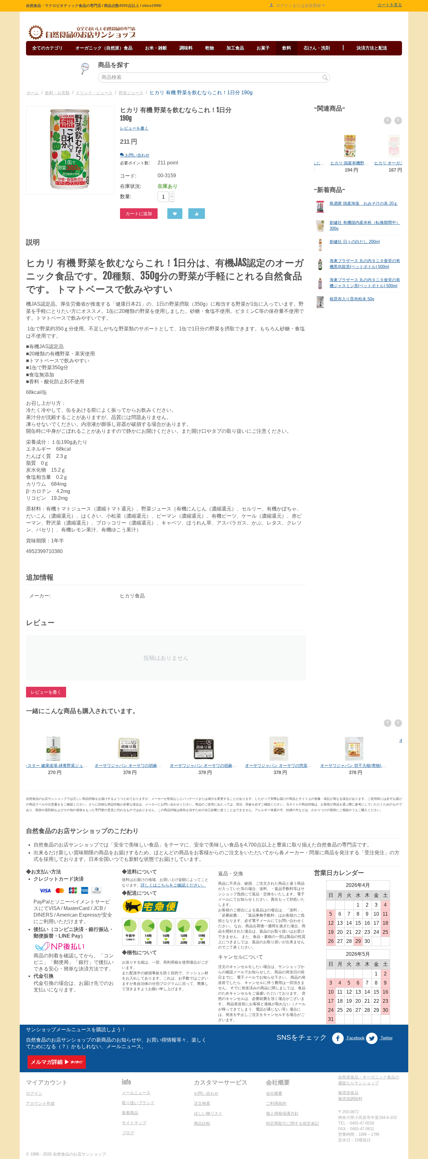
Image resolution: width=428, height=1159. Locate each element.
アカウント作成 (40, 1103)
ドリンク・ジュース (94, 93)
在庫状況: (130, 186)
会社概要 (274, 1093)
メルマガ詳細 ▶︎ (50, 1062)
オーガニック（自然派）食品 (104, 47)
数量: (125, 196)
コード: (128, 176)
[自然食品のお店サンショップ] (82, 32)
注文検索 (202, 1103)
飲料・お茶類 (57, 93)
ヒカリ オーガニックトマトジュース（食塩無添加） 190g (379, 163)
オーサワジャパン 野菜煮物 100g (364, 765)
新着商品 (130, 1112)
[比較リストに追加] (196, 213)
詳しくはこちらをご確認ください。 (173, 885)
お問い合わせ (206, 1093)
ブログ (128, 1133)
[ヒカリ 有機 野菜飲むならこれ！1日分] (70, 150)
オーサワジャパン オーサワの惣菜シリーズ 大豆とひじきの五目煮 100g (214, 765)
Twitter (386, 1038)
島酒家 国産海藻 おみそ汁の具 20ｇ (364, 203)
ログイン (34, 1093)
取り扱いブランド (138, 1102)
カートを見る (390, 5)
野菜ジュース (131, 93)
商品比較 (202, 1123)
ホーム (33, 93)
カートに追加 (139, 213)
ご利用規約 (276, 1103)
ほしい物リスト (208, 1113)
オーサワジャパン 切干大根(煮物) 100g (289, 765)
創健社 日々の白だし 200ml (355, 241)
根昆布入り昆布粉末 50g (352, 299)
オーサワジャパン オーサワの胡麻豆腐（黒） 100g (139, 765)
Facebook (355, 1038)
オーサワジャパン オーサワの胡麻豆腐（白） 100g (63, 765)
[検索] (325, 78)
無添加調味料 (350, 1098)
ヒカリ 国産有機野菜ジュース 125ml (336, 163)
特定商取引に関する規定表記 (292, 1123)
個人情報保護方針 (282, 1113)
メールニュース (136, 1092)
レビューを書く (134, 128)
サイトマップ (134, 1122)
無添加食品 (348, 1092)
